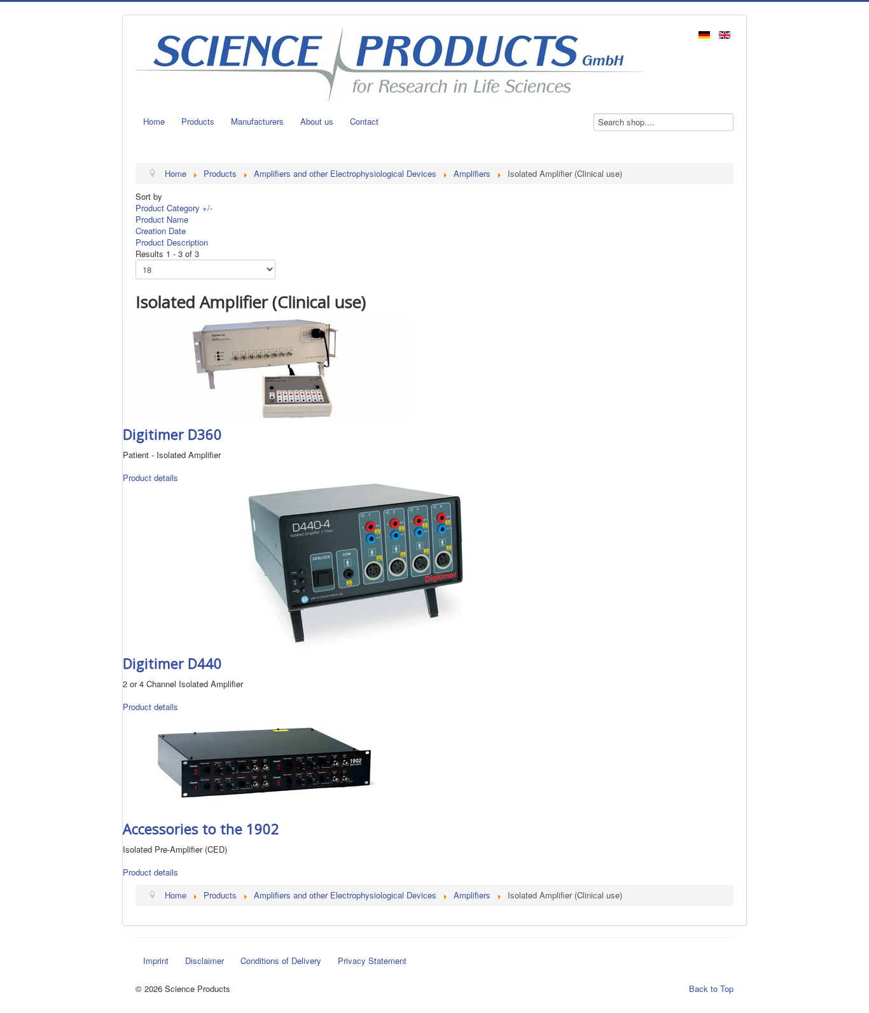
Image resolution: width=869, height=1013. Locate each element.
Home (154, 121)
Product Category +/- (174, 208)
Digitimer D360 (172, 434)
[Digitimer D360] (266, 367)
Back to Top (711, 988)
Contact (364, 121)
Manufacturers (257, 121)
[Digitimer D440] (356, 564)
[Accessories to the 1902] (266, 761)
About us (316, 121)
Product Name (162, 219)
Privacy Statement (372, 960)
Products (197, 121)
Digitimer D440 (172, 663)
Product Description (172, 242)
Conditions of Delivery (280, 960)
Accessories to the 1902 (201, 828)
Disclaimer (204, 960)
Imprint (156, 960)
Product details (150, 478)
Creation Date (161, 231)
